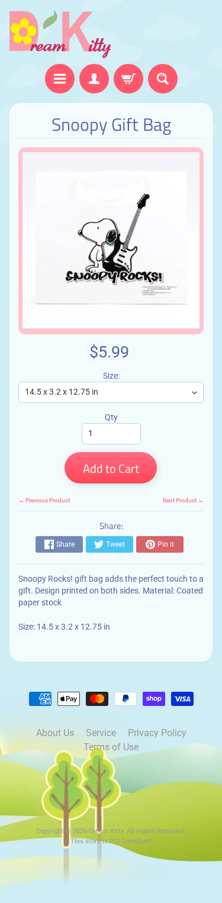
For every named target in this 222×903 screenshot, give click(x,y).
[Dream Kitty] (60, 33)
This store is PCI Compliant (111, 841)
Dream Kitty (106, 831)
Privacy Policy (157, 732)
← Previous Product (44, 500)
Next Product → (183, 500)
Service (101, 732)
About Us (55, 732)
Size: (111, 375)
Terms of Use (111, 747)
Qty (111, 417)
